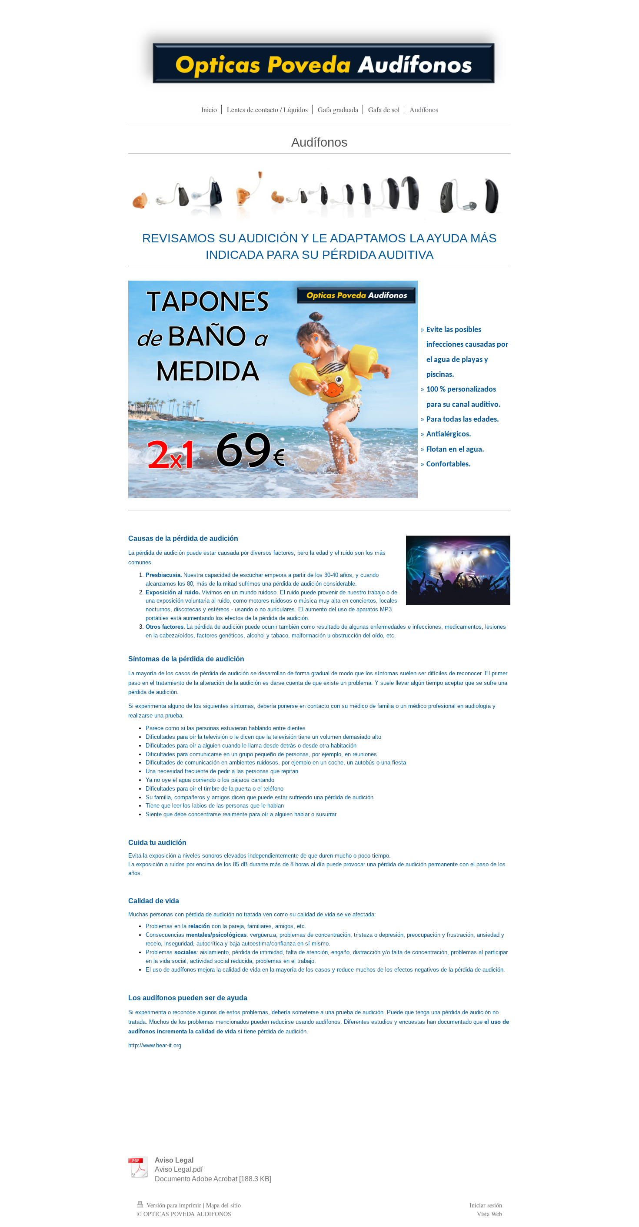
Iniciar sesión (485, 1205)
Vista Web (489, 1214)
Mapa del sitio (223, 1205)
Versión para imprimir (174, 1205)
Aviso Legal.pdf (179, 1169)
